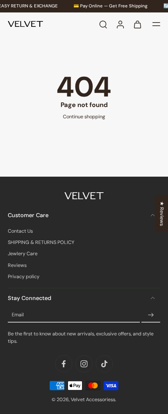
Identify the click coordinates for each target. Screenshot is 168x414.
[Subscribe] (150, 315)
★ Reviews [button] (162, 213)
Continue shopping (84, 117)
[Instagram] (84, 363)
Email (18, 315)
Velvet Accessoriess (93, 399)
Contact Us (20, 231)
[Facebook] (63, 363)
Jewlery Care (23, 254)
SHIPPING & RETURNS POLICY (41, 242)
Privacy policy (23, 277)
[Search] (103, 24)
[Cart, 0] (137, 24)
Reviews (17, 265)
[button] (156, 24)
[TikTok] (104, 363)
